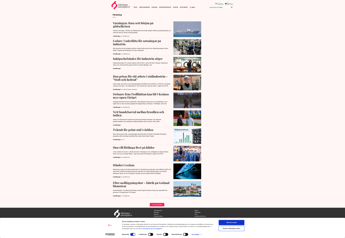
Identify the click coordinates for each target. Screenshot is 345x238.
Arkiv (196, 214)
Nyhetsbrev (184, 7)
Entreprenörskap (165, 7)
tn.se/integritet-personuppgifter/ (151, 228)
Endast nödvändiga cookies (231, 228)
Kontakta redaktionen (200, 216)
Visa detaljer (195, 234)
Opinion (175, 7)
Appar (196, 210)
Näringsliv (156, 212)
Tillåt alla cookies (231, 222)
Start (135, 7)
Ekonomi (154, 7)
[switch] (150, 234)
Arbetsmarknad (144, 7)
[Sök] (232, 7)
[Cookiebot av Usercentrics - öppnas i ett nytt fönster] (110, 234)
